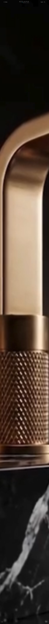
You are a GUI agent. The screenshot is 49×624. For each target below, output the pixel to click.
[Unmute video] (2, 621)
